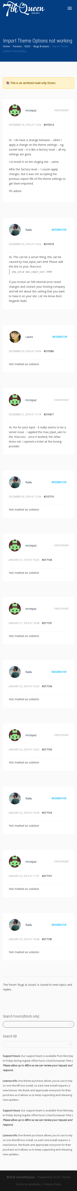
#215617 (49, 414)
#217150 (47, 749)
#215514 (49, 124)
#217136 (47, 686)
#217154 (47, 812)
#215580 (49, 351)
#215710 (49, 496)
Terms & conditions (28, 1184)
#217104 (47, 560)
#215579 (49, 244)
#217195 (47, 939)
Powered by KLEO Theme (54, 1177)
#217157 (47, 876)
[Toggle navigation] (69, 8)
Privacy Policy (52, 1184)
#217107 (47, 623)
